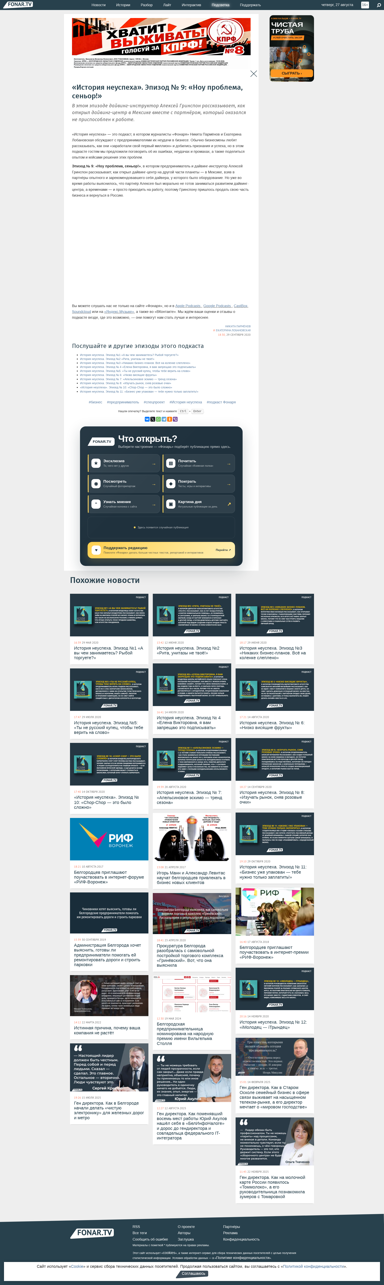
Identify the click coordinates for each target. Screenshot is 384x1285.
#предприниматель (123, 402)
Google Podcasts (217, 305)
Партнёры (231, 1226)
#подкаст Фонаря (221, 402)
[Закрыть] (253, 73)
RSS (136, 1226)
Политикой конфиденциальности (313, 1266)
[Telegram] (164, 419)
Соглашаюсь (193, 1273)
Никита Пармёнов (238, 326)
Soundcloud (81, 311)
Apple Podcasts (188, 305)
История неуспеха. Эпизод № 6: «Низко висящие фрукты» (118, 375)
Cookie (77, 1266)
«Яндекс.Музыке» (119, 311)
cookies (169, 1252)
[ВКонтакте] (147, 419)
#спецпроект (154, 402)
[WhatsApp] (158, 419)
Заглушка (186, 1239)
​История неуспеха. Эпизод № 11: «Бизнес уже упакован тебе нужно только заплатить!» (139, 392)
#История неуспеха (186, 402)
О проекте (186, 1226)
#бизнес (95, 402)
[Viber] (175, 419)
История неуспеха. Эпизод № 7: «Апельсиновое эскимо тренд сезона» (128, 379)
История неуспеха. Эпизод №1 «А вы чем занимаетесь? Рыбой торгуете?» (129, 355)
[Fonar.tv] (18, 5)
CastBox (240, 305)
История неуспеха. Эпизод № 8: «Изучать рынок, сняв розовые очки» (125, 383)
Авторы (184, 1233)
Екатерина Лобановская (233, 330)
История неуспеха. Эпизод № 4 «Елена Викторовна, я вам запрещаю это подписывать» (138, 367)
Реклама (230, 1233)
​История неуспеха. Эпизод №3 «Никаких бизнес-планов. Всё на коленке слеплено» (135, 363)
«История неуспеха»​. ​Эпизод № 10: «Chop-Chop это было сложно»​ (126, 387)
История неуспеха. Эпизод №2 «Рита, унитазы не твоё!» (117, 359)
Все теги (140, 1233)
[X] (152, 419)
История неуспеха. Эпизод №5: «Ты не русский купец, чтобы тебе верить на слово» (135, 371)
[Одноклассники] (169, 419)
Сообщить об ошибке (150, 1239)
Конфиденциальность (241, 1239)
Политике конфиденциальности (242, 1257)
